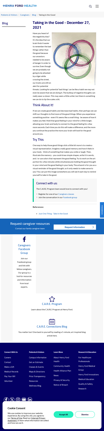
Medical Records (11, 371)
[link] (27, 6)
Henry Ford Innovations (88, 374)
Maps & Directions (37, 371)
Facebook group (70, 197)
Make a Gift (9, 367)
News (56, 375)
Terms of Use (16, 418)
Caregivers (24, 15)
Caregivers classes (66, 194)
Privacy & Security (62, 380)
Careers (7, 357)
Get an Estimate (36, 362)
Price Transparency (37, 376)
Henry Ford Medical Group (86, 368)
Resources (33, 381)
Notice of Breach (61, 385)
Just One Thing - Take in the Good (53, 213)
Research (82, 388)
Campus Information (38, 357)
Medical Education (86, 379)
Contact (7, 362)
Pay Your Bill (9, 376)
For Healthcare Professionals (84, 359)
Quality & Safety (85, 384)
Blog (34, 15)
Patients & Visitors (9, 15)
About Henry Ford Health (61, 359)
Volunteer (8, 381)
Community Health (62, 366)
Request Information (75, 227)
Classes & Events (36, 367)
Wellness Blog (35, 386)
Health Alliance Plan (62, 371)
